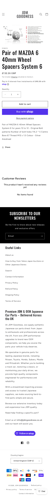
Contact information (26, 493)
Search (8, 271)
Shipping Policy (12, 295)
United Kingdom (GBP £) (23, 461)
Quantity (5, 89)
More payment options (25, 118)
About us (9, 255)
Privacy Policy (11, 283)
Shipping (14, 77)
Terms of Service (13, 301)
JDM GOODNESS (21, 485)
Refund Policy (11, 289)
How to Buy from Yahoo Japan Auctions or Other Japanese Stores (24, 263)
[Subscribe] (42, 236)
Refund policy (36, 485)
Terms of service (25, 489)
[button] (3, 14)
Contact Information (14, 277)
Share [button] (7, 147)
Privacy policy (11, 489)
